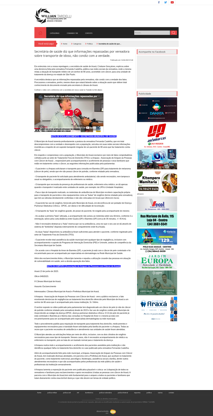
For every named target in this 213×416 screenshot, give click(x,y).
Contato (88, 33)
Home (65, 44)
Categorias (54, 33)
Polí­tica (90, 44)
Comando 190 (72, 33)
